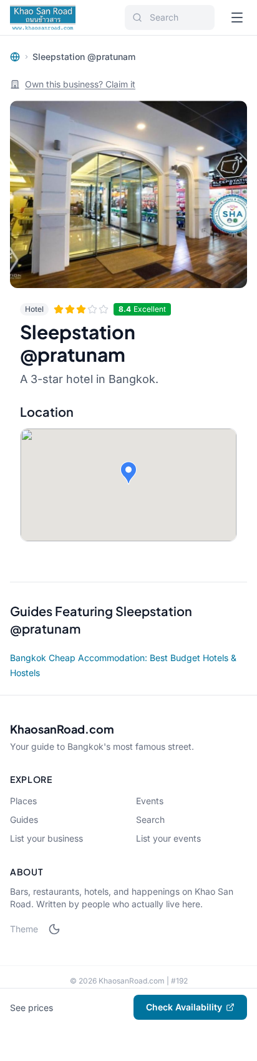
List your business (46, 838)
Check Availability (184, 1007)
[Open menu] (237, 17)
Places (23, 800)
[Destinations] (15, 57)
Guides (24, 819)
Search (150, 819)
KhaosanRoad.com (62, 729)
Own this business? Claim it (80, 84)
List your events (168, 838)
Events (149, 800)
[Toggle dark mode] (54, 929)
